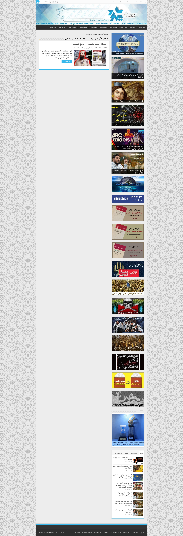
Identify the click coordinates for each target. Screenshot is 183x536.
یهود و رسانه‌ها (83, 27)
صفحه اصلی (129, 2)
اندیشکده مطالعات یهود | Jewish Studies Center (98, 532)
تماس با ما (116, 2)
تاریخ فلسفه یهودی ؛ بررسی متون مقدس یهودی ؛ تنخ (123, 502)
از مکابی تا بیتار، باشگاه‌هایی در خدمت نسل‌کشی (122, 475)
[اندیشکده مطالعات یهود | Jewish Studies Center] (91, 14)
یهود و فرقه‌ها (113, 27)
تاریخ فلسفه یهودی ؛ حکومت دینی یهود (122, 511)
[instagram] (53, 2)
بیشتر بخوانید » (67, 61)
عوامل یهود (62, 27)
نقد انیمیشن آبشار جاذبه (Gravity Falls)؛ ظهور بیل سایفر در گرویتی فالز (123, 485)
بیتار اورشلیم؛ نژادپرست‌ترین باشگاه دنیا (122, 467)
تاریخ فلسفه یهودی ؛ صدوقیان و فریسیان (125, 494)
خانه (105, 34)
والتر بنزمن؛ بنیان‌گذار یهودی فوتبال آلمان (122, 458)
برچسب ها (118, 453)
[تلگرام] (51, 2)
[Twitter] (55, 2)
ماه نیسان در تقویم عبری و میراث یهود (129, 53)
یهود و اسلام (124, 27)
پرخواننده (134, 453)
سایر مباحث (53, 27)
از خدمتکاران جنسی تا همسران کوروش (129, 101)
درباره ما (122, 2)
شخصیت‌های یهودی (90, 48)
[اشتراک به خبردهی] (39, 39)
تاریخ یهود (132, 27)
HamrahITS (50, 532)
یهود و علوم (94, 27)
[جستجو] (37, 2)
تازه (141, 453)
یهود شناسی (142, 27)
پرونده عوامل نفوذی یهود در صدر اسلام (129, 125)
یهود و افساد (103, 27)
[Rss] (57, 2)
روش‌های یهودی (72, 27)
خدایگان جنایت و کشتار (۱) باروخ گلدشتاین (89, 44)
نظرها (126, 453)
